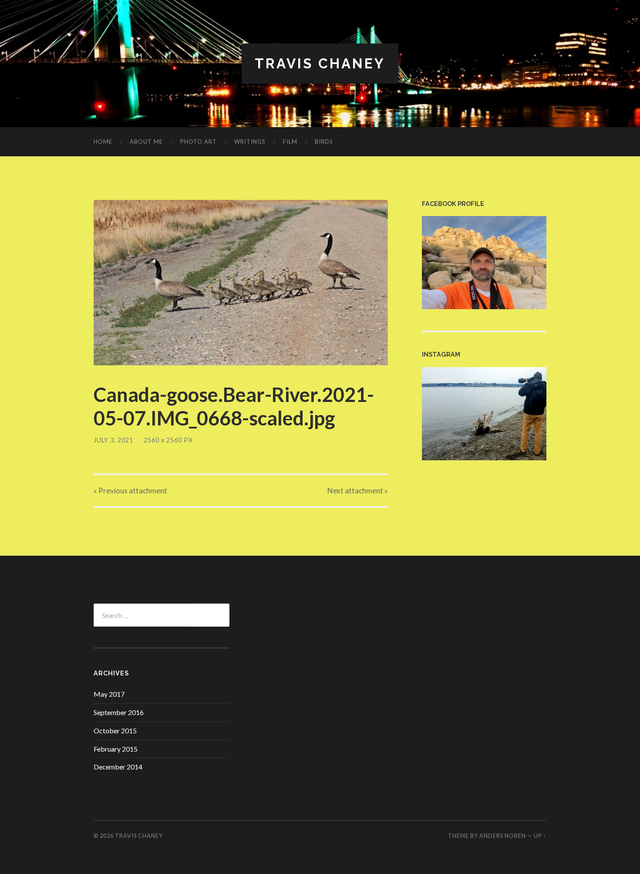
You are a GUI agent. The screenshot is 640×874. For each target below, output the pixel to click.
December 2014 (118, 767)
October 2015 (115, 730)
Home (103, 141)
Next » (357, 490)
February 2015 (116, 749)
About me (146, 141)
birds (324, 141)
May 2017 (109, 694)
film (290, 141)
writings (250, 141)
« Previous (130, 490)
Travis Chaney (320, 63)
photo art (198, 141)
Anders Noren (502, 835)
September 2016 (119, 712)
